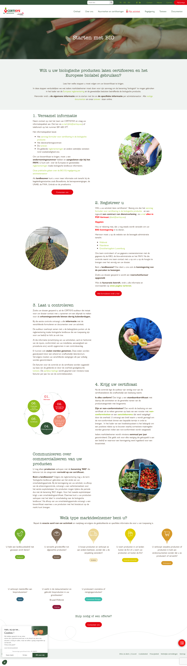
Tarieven (162, 11)
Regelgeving (150, 11)
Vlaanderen (104, 245)
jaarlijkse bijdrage (51, 370)
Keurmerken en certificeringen (111, 11)
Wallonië (103, 242)
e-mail (64, 123)
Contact (149, 2)
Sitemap (182, 654)
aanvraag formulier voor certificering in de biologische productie (61, 138)
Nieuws (159, 2)
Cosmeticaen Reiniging (93, 599)
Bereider (56, 557)
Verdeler (93, 560)
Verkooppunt (167, 563)
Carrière (169, 2)
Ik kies (25, 655)
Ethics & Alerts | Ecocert (128, 654)
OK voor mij (40, 655)
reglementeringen (55, 148)
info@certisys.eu (75, 123)
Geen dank (10, 655)
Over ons (89, 11)
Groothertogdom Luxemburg (112, 248)
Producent (20, 557)
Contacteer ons (62, 192)
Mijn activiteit (134, 11)
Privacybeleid (154, 654)
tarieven (97, 99)
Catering (56, 607)
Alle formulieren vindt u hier (108, 293)
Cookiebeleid (143, 654)
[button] (4, 662)
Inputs (20, 599)
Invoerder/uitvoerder (130, 560)
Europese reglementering (73, 91)
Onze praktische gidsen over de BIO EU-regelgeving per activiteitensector (56, 172)
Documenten (177, 11)
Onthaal (76, 11)
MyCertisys (181, 2)
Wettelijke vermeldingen (169, 654)
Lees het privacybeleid (11, 648)
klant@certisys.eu (117, 217)
